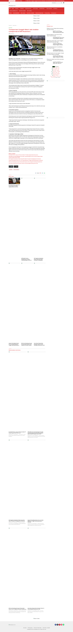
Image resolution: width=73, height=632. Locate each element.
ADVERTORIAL (41, 8)
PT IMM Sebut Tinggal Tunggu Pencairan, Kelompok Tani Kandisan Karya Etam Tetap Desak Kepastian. (31, 0)
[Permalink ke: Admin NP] (9, 33)
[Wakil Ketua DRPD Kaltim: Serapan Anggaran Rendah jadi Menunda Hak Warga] (55, 41)
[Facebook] (55, 625)
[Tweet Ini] (38, 173)
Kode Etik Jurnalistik (30, 13)
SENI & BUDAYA (49, 8)
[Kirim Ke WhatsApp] (44, 173)
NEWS (13, 8)
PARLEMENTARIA (28, 8)
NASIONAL (22, 8)
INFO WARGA (35, 8)
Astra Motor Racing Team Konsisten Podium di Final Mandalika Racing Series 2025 (23, 163)
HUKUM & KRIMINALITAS (13, 10)
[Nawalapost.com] (12, 5)
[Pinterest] (59, 625)
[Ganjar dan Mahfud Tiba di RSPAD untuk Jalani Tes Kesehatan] (55, 60)
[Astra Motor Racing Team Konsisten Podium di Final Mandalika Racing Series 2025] (39, 302)
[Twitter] (57, 625)
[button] (62, 3)
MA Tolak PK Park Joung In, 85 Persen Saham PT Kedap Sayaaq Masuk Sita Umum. (23, 154)
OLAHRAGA (55, 8)
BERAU (10, 13)
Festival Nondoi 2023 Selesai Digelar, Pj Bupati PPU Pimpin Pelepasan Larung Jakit (58, 57)
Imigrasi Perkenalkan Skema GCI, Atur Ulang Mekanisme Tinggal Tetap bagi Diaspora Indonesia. (26, 160)
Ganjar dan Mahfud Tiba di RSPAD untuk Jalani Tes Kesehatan (58, 63)
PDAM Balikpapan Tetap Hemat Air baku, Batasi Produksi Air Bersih (58, 38)
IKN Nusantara (16, 169)
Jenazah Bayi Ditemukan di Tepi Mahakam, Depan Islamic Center (58, 50)
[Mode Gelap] (63, 3)
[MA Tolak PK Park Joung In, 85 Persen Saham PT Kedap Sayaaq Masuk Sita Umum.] (14, 181)
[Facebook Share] (36, 173)
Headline (10, 169)
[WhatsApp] (63, 625)
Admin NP (12, 33)
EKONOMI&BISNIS (16, 13)
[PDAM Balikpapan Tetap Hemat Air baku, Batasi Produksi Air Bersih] (55, 35)
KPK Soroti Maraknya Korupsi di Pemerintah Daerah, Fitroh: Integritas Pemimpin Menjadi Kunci (25, 161)
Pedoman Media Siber (39, 13)
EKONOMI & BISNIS (22, 10)
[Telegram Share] (42, 173)
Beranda (24, 627)
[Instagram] (61, 625)
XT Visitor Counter (57, 77)
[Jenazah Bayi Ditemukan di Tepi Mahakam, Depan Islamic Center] (55, 47)
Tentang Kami (53, 13)
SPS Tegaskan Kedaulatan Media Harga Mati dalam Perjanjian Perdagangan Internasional (25, 158)
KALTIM (16, 8)
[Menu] (9, 3)
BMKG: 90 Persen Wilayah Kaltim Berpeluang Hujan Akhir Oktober (58, 32)
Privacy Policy (47, 13)
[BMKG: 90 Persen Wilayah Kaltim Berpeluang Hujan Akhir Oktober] (55, 29)
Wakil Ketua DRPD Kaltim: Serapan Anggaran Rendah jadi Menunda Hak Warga (58, 44)
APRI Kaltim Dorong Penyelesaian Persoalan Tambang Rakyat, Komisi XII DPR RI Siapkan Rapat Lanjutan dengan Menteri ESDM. (26, 157)
